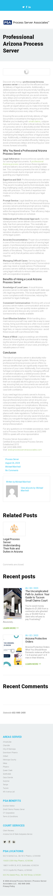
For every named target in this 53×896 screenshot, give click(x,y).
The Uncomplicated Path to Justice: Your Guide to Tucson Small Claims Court (37, 596)
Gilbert (5, 756)
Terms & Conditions (10, 816)
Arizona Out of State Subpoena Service (17, 834)
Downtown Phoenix (10, 753)
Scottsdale (7, 774)
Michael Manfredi (13, 466)
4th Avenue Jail (9, 792)
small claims (34, 121)
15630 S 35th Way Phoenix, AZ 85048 (18, 861)
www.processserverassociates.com (25, 450)
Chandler (6, 745)
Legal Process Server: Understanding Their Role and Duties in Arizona (13, 545)
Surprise (6, 781)
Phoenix (6, 767)
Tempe (5, 785)
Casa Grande (8, 777)
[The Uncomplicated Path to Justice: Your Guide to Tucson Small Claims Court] (13, 603)
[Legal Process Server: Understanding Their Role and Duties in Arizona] (14, 529)
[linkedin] (30, 7)
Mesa (5, 763)
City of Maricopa (9, 749)
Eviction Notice (8, 806)
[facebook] (26, 7)
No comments (11, 470)
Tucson (6, 788)
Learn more (9, 628)
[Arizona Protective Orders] (13, 650)
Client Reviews (8, 831)
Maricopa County (9, 760)
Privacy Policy (9, 886)
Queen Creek (7, 770)
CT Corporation (9, 813)
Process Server (12, 459)
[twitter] (23, 7)
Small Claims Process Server (14, 809)
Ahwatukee (7, 742)
